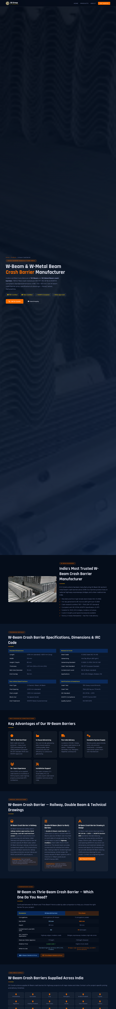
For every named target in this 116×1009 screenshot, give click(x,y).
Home (76, 3)
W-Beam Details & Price (29, 955)
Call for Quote (15, 301)
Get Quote (104, 3)
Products (84, 3)
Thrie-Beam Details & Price (53, 955)
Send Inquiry (34, 301)
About (93, 3)
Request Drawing (88, 859)
